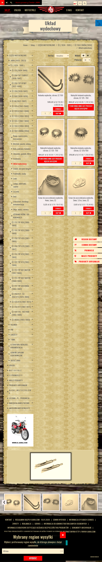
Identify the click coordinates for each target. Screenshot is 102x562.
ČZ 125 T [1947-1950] (20, 120)
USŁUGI (17, 10)
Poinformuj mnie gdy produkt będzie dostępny (81, 107)
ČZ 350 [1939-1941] (19, 91)
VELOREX (13, 324)
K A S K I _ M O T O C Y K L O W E (20, 392)
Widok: (77, 55)
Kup (57, 113)
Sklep (7, 10)
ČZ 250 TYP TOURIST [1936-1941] (20, 77)
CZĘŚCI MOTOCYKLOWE (46, 45)
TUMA (12, 339)
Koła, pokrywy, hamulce (22, 148)
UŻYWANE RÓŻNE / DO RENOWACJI (21, 216)
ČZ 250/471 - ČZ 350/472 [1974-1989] (20, 295)
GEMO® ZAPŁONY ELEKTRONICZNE (17, 354)
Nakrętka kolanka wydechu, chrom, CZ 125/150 (81, 149)
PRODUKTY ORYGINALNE (18, 385)
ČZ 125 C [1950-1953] (20, 116)
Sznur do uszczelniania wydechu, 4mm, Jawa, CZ (50, 199)
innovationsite (94, 557)
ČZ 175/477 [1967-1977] (21, 306)
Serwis (38, 523)
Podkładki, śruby (19, 173)
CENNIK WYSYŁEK (59, 519)
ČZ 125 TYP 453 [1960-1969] (21, 232)
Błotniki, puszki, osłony (22, 143)
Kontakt (80, 10)
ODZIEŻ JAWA (15, 360)
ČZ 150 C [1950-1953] (20, 126)
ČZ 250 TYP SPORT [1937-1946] (19, 85)
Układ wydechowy (20, 163)
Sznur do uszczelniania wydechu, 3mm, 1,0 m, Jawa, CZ (81, 199)
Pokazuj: (78, 59)
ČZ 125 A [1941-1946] (20, 106)
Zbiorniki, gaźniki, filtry (22, 153)
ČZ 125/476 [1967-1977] (21, 301)
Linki (15, 178)
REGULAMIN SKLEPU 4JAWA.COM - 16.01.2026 (32, 519)
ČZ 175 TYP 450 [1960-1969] (21, 224)
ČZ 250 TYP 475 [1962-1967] (21, 248)
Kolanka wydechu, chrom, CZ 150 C (50, 96)
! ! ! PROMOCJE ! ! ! (15, 375)
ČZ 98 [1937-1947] (19, 101)
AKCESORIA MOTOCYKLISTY (19, 408)
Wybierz (33, 558)
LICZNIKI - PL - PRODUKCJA (19, 398)
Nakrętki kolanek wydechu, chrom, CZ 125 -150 (81, 96)
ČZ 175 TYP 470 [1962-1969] (21, 256)
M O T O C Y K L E (15, 370)
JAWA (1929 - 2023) (18, 60)
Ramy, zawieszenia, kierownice (20, 137)
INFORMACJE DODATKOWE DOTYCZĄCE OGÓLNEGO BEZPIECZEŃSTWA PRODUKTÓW (38, 527)
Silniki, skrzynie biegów (22, 168)
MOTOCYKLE (30, 10)
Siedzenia (17, 158)
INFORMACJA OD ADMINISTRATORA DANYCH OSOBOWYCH (65, 523)
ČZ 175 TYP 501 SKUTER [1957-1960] (21, 271)
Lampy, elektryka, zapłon (19, 185)
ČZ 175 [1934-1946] (19, 70)
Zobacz (58, 108)
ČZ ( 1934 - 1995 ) (65, 45)
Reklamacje (26, 523)
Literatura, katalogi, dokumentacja (21, 203)
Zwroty (15, 523)
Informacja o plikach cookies (81, 519)
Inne (14, 196)
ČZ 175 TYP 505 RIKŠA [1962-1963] (20, 287)
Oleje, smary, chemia (21, 209)
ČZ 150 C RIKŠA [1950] (83, 45)
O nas (69, 10)
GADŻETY (13, 334)
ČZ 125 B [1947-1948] (20, 111)
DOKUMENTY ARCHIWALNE (81, 527)
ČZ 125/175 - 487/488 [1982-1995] (20, 313)
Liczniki (16, 191)
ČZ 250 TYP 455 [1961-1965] (21, 240)
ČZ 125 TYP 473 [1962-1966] (21, 263)
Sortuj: (51, 55)
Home (25, 45)
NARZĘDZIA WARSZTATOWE (19, 403)
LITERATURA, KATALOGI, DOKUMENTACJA (19, 346)
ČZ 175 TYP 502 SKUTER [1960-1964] (21, 279)
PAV (11, 329)
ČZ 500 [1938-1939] (20, 96)
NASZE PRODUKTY (16, 380)
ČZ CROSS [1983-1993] (21, 319)
